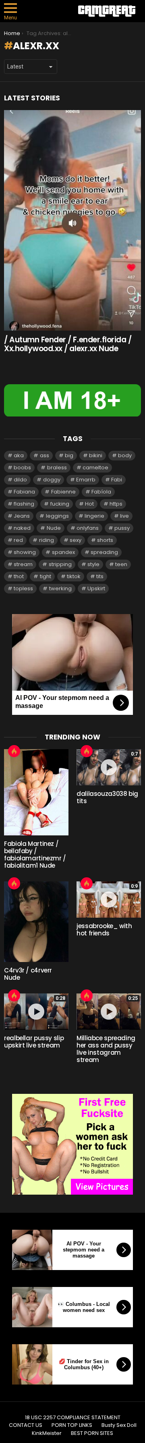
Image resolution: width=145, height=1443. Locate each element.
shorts (105, 540)
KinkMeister (47, 1433)
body (125, 455)
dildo (20, 479)
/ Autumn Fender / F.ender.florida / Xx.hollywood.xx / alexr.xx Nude (67, 344)
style (93, 564)
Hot (89, 504)
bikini (95, 455)
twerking (60, 588)
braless (57, 467)
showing (25, 552)
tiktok (74, 576)
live (124, 516)
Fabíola (101, 492)
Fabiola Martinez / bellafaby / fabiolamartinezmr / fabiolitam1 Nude (35, 854)
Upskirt (96, 588)
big (69, 455)
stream (23, 564)
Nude (54, 528)
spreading (104, 552)
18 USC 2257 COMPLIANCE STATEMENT (72, 1417)
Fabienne (63, 492)
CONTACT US (25, 1425)
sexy (75, 540)
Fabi (116, 479)
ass (44, 455)
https (116, 504)
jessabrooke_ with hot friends (104, 929)
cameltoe (95, 467)
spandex (63, 552)
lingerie (94, 516)
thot (19, 576)
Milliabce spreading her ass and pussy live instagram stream (106, 1049)
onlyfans (88, 528)
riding (46, 540)
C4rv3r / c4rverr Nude (28, 974)
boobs (22, 467)
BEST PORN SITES (92, 1433)
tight (45, 576)
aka (19, 455)
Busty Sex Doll (119, 1425)
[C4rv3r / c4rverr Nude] (36, 921)
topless (23, 588)
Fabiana (24, 492)
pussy (122, 528)
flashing (24, 504)
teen (121, 564)
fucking (59, 504)
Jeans (22, 516)
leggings (57, 516)
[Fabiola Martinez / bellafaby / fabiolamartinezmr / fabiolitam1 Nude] (36, 792)
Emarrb (85, 479)
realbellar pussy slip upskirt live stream (34, 1041)
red (18, 540)
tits (100, 576)
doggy (51, 479)
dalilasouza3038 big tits (107, 797)
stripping (60, 564)
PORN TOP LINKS (72, 1425)
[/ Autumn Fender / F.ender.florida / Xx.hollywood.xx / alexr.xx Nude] (72, 220)
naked (22, 528)
